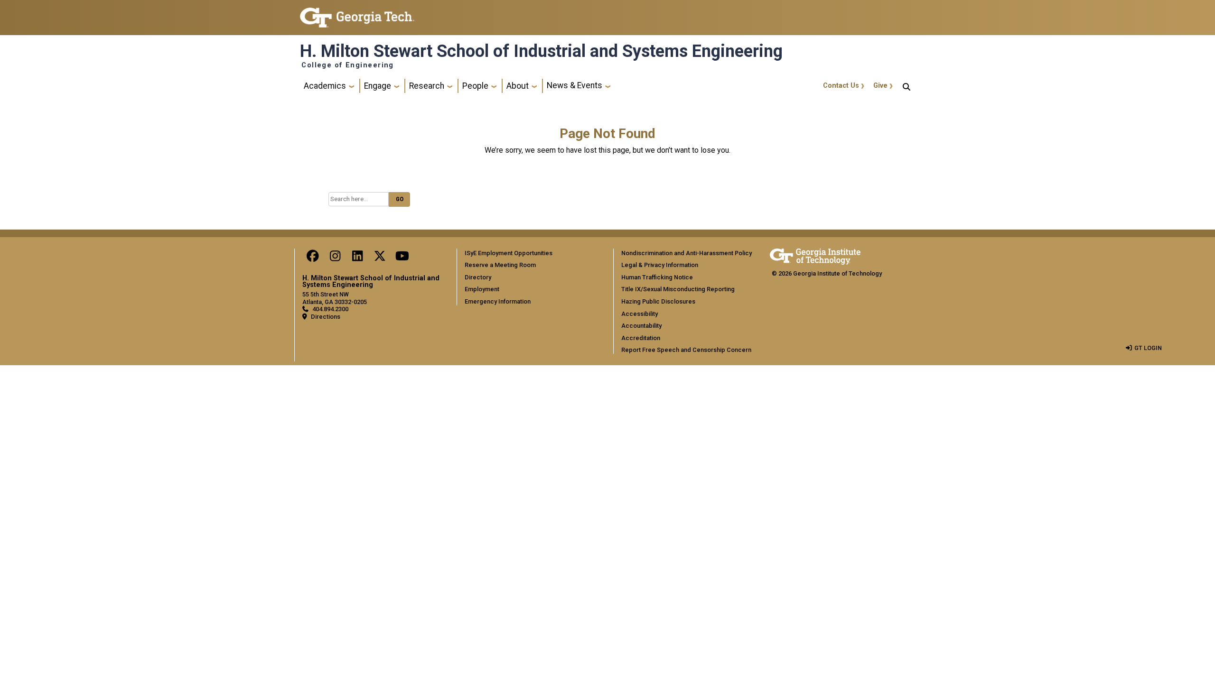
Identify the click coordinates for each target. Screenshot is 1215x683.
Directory (478, 277)
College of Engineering (347, 65)
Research (426, 86)
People (475, 86)
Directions (325, 316)
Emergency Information (498, 301)
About (517, 86)
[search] (906, 85)
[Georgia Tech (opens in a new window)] (815, 254)
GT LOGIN (1148, 347)
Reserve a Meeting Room (500, 264)
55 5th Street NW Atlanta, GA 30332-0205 (334, 298)
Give (880, 86)
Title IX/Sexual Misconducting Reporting (678, 289)
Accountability (641, 325)
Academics (325, 86)
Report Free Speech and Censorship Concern (686, 349)
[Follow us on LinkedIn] (357, 258)
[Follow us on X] (379, 258)
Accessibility (639, 313)
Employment (482, 289)
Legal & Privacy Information (659, 264)
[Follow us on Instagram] (335, 258)
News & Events (574, 85)
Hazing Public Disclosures (658, 301)
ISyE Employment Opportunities (508, 253)
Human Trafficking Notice (657, 277)
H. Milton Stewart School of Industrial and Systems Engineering (541, 51)
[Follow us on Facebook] (312, 258)
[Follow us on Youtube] (402, 258)
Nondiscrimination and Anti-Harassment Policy (686, 253)
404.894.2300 (330, 309)
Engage (377, 86)
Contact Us (841, 86)
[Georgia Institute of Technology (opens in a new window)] (357, 13)
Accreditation (640, 338)
